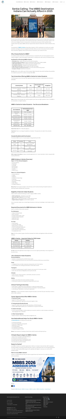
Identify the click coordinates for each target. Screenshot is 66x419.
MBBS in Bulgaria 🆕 (46, 398)
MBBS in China (45, 404)
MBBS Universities (40, 389)
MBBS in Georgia (45, 403)
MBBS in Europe (25, 389)
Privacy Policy (45, 406)
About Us (44, 405)
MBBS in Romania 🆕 (46, 399)
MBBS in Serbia (45, 400)
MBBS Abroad (18, 389)
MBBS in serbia (32, 389)
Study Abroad (47, 389)
